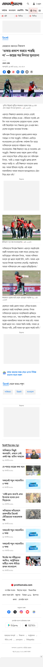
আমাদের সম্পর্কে (9, 636)
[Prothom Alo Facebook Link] (10, 612)
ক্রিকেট (5, 38)
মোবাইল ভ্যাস (23, 599)
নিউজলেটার (30, 640)
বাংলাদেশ (12, 10)
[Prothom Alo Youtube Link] (29, 612)
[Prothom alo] (12, 4)
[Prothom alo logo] (21, 585)
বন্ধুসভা (17, 595)
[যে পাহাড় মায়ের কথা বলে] (33, 470)
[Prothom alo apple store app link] (30, 626)
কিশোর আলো (22, 590)
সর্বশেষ (4, 10)
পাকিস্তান (8, 392)
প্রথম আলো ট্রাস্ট (8, 595)
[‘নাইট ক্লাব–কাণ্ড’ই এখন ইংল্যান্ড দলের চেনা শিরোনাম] (33, 499)
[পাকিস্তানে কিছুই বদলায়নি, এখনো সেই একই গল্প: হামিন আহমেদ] (33, 455)
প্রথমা (15, 599)
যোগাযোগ (19, 640)
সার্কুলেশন (31, 636)
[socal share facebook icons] (4, 73)
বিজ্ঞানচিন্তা (32, 590)
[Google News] (34, 612)
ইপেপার (35, 595)
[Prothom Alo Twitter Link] (16, 612)
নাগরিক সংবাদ (10, 590)
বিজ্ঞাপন (21, 636)
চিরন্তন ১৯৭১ (26, 595)
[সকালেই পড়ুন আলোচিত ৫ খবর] (33, 484)
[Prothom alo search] (28, 3)
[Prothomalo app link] (13, 626)
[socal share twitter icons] (9, 73)
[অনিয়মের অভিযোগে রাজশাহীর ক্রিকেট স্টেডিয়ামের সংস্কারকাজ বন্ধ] (33, 517)
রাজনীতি (20, 10)
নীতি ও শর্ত (8, 640)
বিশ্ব (26, 10)
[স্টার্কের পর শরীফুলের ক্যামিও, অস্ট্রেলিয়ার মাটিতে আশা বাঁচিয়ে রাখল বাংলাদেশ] (33, 564)
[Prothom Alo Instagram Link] (22, 612)
